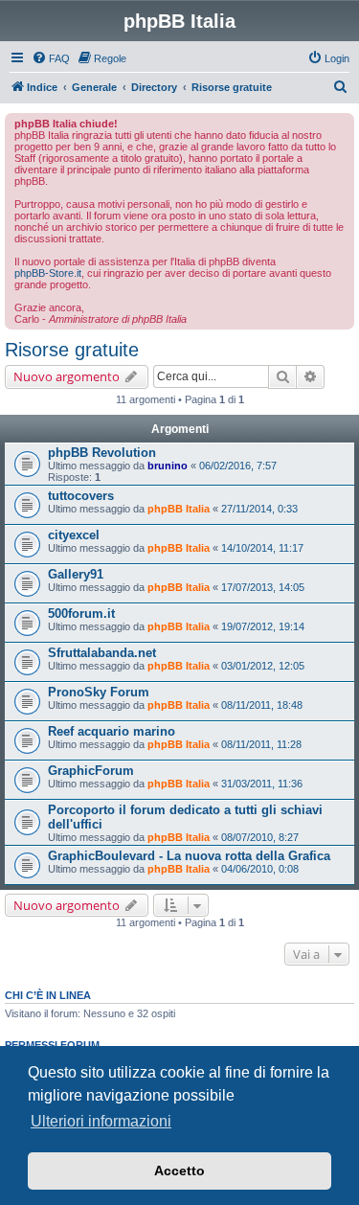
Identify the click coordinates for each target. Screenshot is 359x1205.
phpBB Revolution (102, 452)
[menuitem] (51, 58)
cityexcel (74, 535)
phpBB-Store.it (47, 273)
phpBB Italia (178, 508)
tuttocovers (81, 496)
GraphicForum (91, 770)
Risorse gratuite (72, 349)
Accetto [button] (179, 1170)
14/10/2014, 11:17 (262, 548)
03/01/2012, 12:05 (262, 665)
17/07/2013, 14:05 (262, 587)
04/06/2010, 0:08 (260, 869)
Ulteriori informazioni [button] (101, 1121)
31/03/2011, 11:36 (262, 783)
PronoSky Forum (98, 692)
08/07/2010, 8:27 (260, 837)
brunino (167, 465)
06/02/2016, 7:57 (238, 465)
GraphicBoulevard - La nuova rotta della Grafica (189, 856)
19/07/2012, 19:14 (262, 626)
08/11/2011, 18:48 (262, 705)
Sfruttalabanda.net (102, 653)
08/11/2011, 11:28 (261, 744)
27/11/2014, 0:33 (259, 508)
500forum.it (81, 613)
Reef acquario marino (111, 731)
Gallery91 (75, 574)
